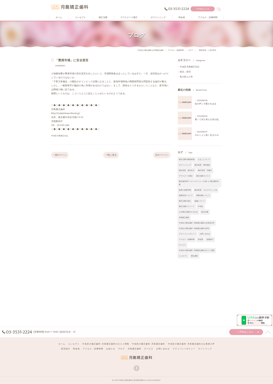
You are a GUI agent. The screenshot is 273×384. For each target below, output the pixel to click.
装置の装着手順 (185, 190)
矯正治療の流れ (185, 201)
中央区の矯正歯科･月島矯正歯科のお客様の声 (196, 222)
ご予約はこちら (203, 9)
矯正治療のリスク (203, 175)
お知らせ (110, 348)
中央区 (200, 206)
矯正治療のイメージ (187, 206)
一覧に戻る (111, 155)
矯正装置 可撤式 (205, 170)
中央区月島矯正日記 (59, 135)
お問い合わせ (205, 233)
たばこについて (204, 159)
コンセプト (183, 255)
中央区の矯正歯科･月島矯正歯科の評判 (194, 228)
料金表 (200, 239)
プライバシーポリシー (187, 233)
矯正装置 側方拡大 (187, 170)
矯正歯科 (194, 255)
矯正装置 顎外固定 (202, 165)
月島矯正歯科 (184, 217)
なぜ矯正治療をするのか (188, 212)
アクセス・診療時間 (187, 239)
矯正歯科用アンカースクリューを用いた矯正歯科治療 (199, 183)
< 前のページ (59, 155)
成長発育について (186, 195)
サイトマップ (205, 348)
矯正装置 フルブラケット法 (206, 190)
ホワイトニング (185, 165)
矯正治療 (204, 212)
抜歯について (200, 201)
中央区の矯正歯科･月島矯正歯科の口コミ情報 (196, 250)
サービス (182, 245)
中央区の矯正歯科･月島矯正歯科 (148, 344)
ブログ (121, 348)
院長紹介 (210, 239)
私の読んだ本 (186, 77)
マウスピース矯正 (186, 175)
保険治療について (203, 195)
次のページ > (161, 155)
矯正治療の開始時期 (187, 159)
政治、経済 (185, 72)
